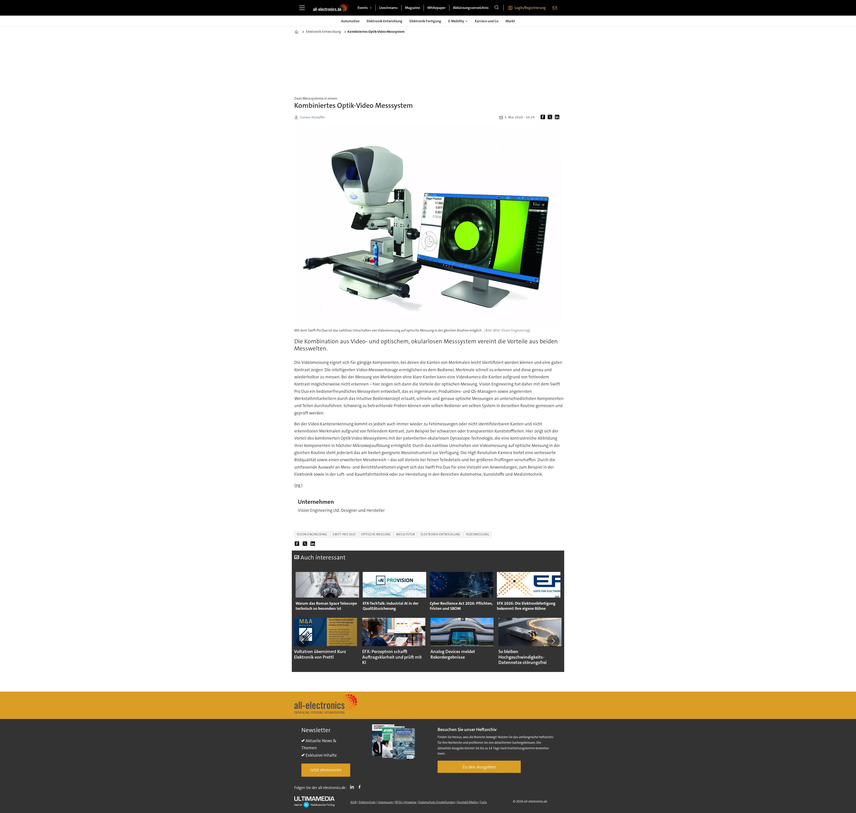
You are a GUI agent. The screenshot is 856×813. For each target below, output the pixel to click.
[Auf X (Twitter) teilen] (550, 117)
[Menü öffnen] (302, 7)
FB (360, 786)
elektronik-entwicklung (440, 534)
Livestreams (388, 7)
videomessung (477, 534)
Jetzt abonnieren (325, 770)
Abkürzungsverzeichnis (471, 7)
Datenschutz (367, 802)
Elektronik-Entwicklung (384, 21)
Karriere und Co (486, 21)
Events (363, 7)
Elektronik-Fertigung (425, 21)
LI (353, 786)
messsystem (405, 534)
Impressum (385, 802)
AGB (353, 802)
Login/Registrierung (530, 7)
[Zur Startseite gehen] (330, 8)
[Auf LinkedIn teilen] (558, 117)
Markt (510, 21)
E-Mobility (456, 21)
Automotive (350, 21)
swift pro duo (344, 534)
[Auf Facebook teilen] (543, 117)
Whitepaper (436, 7)
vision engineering (312, 534)
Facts (483, 802)
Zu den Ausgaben (479, 767)
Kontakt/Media (467, 802)
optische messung (376, 534)
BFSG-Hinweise (405, 802)
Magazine (412, 7)
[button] (302, 641)
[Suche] (496, 7)
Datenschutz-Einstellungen (436, 802)
